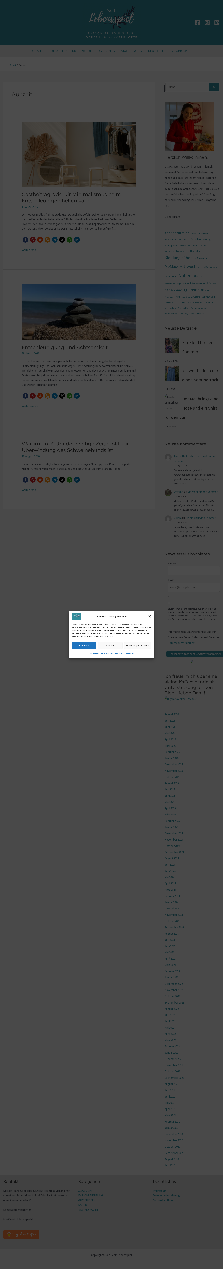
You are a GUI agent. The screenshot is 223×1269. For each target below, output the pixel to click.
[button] (149, 616)
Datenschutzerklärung (113, 653)
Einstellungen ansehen (137, 645)
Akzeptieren (84, 645)
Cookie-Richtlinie (96, 653)
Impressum (130, 653)
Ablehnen (110, 645)
